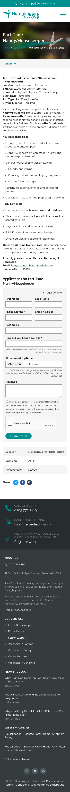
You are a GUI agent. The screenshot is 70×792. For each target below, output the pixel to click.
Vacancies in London (20, 644)
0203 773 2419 (26, 3)
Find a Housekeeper (20, 625)
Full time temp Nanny (17, 759)
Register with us (46, 3)
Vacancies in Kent (18, 656)
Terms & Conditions (17, 784)
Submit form (18, 436)
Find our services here (18, 609)
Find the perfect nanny (32, 524)
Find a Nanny (16, 631)
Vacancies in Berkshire (21, 662)
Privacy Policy (54, 781)
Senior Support (17, 637)
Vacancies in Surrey (19, 650)
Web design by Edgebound (47, 784)
